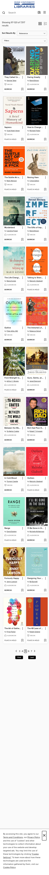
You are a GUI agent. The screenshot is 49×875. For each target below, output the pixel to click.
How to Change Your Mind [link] (35, 127)
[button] (40, 24)
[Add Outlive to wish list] (22, 340)
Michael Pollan (35, 131)
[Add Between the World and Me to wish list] (22, 440)
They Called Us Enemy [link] (12, 77)
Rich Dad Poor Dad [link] (35, 428)
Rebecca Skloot (35, 331)
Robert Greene (35, 632)
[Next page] (34, 651)
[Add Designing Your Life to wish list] (45, 590)
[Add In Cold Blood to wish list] (22, 490)
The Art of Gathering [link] (12, 628)
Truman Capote (12, 481)
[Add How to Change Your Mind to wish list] (45, 139)
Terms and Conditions (13, 837)
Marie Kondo (11, 281)
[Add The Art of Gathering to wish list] (22, 640)
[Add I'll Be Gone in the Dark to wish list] (45, 540)
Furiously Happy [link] (11, 578)
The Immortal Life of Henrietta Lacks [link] (35, 328)
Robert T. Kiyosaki (36, 431)
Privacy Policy (33, 837)
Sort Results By (8, 33)
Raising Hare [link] (33, 177)
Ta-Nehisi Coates (13, 431)
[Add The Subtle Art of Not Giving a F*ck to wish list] (22, 189)
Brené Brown (34, 81)
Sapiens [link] (7, 127)
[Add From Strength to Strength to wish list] (22, 390)
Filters (6, 41)
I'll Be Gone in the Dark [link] (35, 528)
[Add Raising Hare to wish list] (45, 189)
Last (32, 657)
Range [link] (7, 528)
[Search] (3, 12)
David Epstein (12, 532)
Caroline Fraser (12, 231)
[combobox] (19, 13)
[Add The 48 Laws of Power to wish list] (45, 640)
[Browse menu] (44, 12)
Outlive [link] (7, 328)
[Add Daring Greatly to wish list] (45, 89)
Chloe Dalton (34, 181)
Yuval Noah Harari (13, 131)
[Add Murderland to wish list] (22, 239)
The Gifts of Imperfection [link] (35, 227)
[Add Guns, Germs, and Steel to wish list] (45, 390)
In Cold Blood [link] (10, 478)
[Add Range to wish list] (22, 540)
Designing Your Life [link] (35, 578)
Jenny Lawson (12, 582)
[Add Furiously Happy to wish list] (22, 590)
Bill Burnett (34, 582)
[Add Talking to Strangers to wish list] (45, 289)
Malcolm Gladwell (36, 281)
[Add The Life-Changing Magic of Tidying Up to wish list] (22, 289)
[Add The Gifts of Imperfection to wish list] (45, 239)
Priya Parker (11, 632)
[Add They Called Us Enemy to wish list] (22, 89)
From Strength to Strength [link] (12, 378)
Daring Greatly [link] (33, 77)
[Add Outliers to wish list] (45, 490)
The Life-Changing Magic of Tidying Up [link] (12, 278)
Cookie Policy (9, 867)
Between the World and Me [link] (12, 428)
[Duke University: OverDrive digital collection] (24, 4)
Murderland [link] (9, 227)
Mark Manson (12, 181)
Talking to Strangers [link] (35, 278)
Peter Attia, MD (12, 331)
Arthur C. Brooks (13, 381)
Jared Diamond (35, 381)
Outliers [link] (30, 478)
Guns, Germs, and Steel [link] (35, 378)
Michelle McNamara (37, 532)
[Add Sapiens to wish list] (22, 139)
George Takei (11, 81)
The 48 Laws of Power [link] (35, 628)
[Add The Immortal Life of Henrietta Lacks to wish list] (45, 340)
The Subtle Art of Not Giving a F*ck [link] (12, 177)
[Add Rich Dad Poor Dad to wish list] (45, 440)
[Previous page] (16, 651)
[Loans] (39, 13)
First (19, 657)
